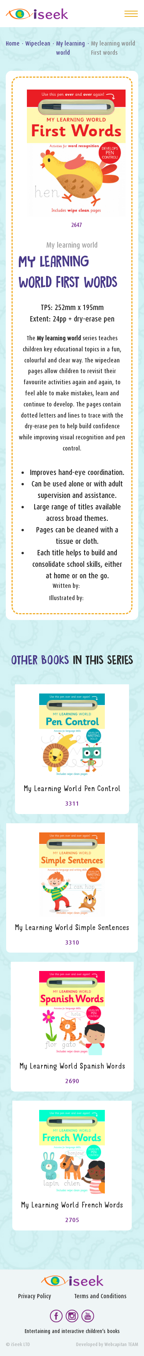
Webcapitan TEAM (121, 1344)
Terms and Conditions (100, 1296)
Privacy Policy (34, 1296)
